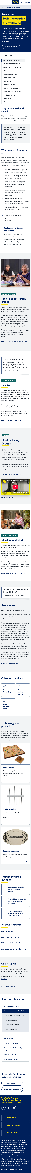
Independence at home (11, 1034)
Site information (13, 1125)
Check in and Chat (9, 77)
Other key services (9, 84)
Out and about (8, 1038)
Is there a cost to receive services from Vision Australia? (16, 889)
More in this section (9, 102)
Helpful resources (9, 95)
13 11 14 (4, 979)
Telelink (5, 71)
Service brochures (10, 1054)
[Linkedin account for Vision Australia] (14, 1108)
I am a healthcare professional (11, 942)
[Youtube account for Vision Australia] (3, 1108)
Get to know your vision (12, 1006)
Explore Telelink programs (10, 420)
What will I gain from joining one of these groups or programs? (17, 901)
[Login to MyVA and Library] (21, 2)
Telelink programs (11, 1020)
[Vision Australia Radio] (8, 704)
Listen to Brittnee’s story (9, 664)
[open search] (7, 2)
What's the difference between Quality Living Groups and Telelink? (15, 913)
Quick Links (11, 1118)
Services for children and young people (14, 1049)
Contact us (11, 1083)
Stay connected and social (11, 60)
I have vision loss (7, 932)
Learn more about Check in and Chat (13, 573)
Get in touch (12, 1133)
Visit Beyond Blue (7, 987)
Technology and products (11, 88)
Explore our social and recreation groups (15, 341)
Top (3, 1067)
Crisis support (7, 98)
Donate (27, 2)
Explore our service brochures (12, 949)
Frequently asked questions (12, 91)
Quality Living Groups (10, 74)
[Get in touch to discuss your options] (15, 236)
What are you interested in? (12, 64)
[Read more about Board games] (15, 763)
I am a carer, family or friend (10, 937)
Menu (3, 2)
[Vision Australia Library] (23, 690)
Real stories (7, 81)
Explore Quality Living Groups (12, 474)
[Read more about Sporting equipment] (15, 845)
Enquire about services (11, 47)
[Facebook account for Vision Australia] (9, 1108)
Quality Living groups (12, 1025)
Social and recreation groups (12, 67)
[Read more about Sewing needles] (15, 805)
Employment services (11, 1043)
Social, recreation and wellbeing (14, 1011)
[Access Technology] (8, 690)
